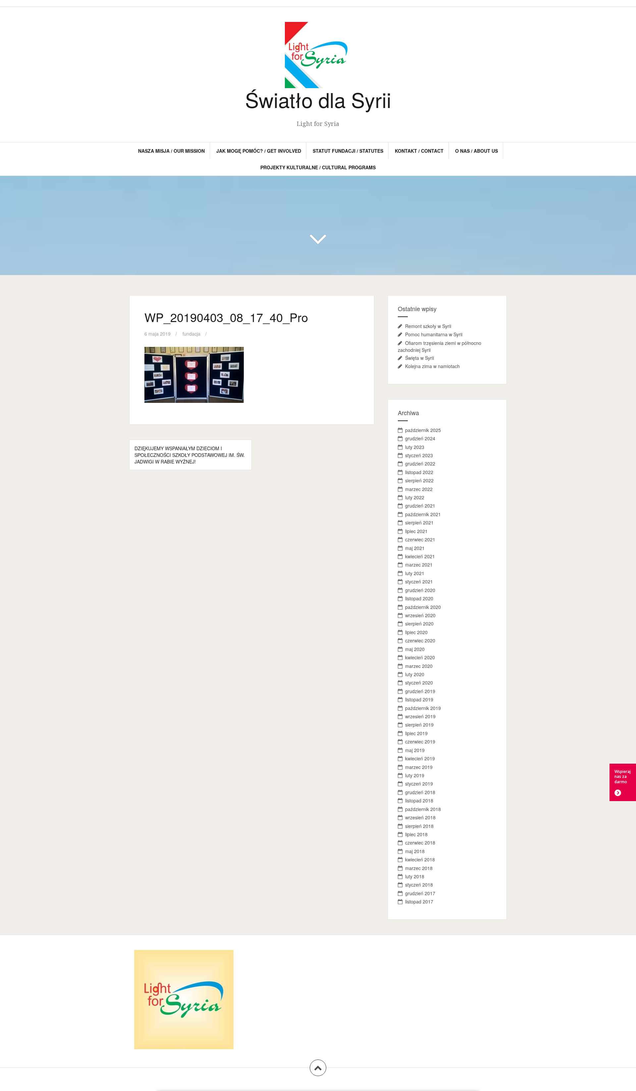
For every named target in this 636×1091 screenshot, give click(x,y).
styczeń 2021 (419, 581)
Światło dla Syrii (318, 99)
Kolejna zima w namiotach (432, 366)
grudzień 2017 (420, 893)
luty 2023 (414, 447)
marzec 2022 (419, 489)
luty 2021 (414, 573)
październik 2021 (423, 514)
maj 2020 (415, 649)
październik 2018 (423, 809)
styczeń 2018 (419, 884)
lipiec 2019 (416, 733)
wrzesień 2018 (420, 817)
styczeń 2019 (419, 783)
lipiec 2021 (416, 531)
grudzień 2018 (420, 792)
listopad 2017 (419, 901)
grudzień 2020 (420, 590)
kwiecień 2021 (420, 556)
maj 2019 (415, 750)
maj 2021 (415, 548)
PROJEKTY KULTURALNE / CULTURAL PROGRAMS (318, 167)
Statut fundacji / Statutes (348, 150)
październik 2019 (423, 708)
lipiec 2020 (416, 632)
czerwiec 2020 (420, 640)
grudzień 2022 (420, 463)
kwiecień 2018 (420, 859)
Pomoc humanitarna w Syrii (433, 334)
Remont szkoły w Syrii (428, 326)
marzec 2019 (419, 767)
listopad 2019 (419, 699)
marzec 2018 (419, 868)
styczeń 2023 (419, 455)
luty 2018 (414, 876)
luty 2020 (414, 674)
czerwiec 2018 (420, 842)
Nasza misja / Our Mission (171, 150)
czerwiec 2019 (420, 741)
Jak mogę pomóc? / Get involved (258, 150)
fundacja (191, 333)
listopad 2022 (419, 472)
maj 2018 (415, 851)
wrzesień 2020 (420, 615)
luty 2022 (414, 497)
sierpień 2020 (419, 623)
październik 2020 (423, 607)
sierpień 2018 (419, 826)
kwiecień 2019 (420, 758)
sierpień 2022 (419, 480)
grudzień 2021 (420, 505)
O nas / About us (476, 150)
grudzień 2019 (420, 691)
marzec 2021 (419, 564)
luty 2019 (414, 775)
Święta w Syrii (419, 358)
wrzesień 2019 (420, 716)
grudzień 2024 (420, 438)
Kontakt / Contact (419, 150)
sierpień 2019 (419, 724)
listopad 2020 (419, 598)
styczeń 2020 (419, 682)
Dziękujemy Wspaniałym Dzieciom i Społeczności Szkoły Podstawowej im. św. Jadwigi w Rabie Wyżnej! (189, 455)
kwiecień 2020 (420, 657)
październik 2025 (423, 430)
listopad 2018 (419, 800)
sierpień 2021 (419, 522)
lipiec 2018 (416, 834)
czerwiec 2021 (420, 539)
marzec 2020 (419, 666)
